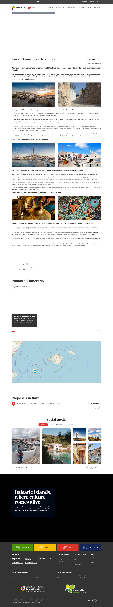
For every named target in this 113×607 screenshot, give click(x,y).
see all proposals (96, 403)
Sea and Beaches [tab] (29, 562)
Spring (20, 269)
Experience (51, 403)
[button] (97, 332)
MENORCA (32, 2)
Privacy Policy (15, 600)
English (98, 1)
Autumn (35, 269)
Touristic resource (22, 403)
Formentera (36, 577)
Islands (51, 7)
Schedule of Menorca (84, 576)
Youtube (60, 424)
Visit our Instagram (21, 467)
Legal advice (31, 600)
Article (59, 403)
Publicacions (94, 560)
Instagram (44, 424)
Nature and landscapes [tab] (28, 559)
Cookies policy (22, 600)
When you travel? (59, 7)
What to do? (82, 7)
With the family (78, 564)
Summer (28, 269)
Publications (97, 7)
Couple (27, 266)
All (13, 403)
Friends (21, 266)
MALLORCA (24, 2)
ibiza (17, 14)
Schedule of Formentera (84, 577)
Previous (92, 45)
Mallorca (13, 576)
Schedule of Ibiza (61, 577)
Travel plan (33, 403)
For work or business (79, 557)
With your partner (78, 559)
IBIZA (38, 2)
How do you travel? (71, 7)
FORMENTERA (45, 2)
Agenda (89, 7)
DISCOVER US (21, 514)
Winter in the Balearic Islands (64, 558)
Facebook (70, 424)
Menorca (36, 576)
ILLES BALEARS (15, 2)
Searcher (93, 562)
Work (34, 266)
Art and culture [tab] (15, 562)
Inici (13, 14)
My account (84, 1)
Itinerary (42, 403)
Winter (14, 269)
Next (96, 45)
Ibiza (13, 577)
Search (92, 1)
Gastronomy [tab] (42, 558)
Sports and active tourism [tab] (16, 559)
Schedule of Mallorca (62, 576)
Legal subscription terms (41, 600)
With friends (77, 562)
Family (14, 266)
